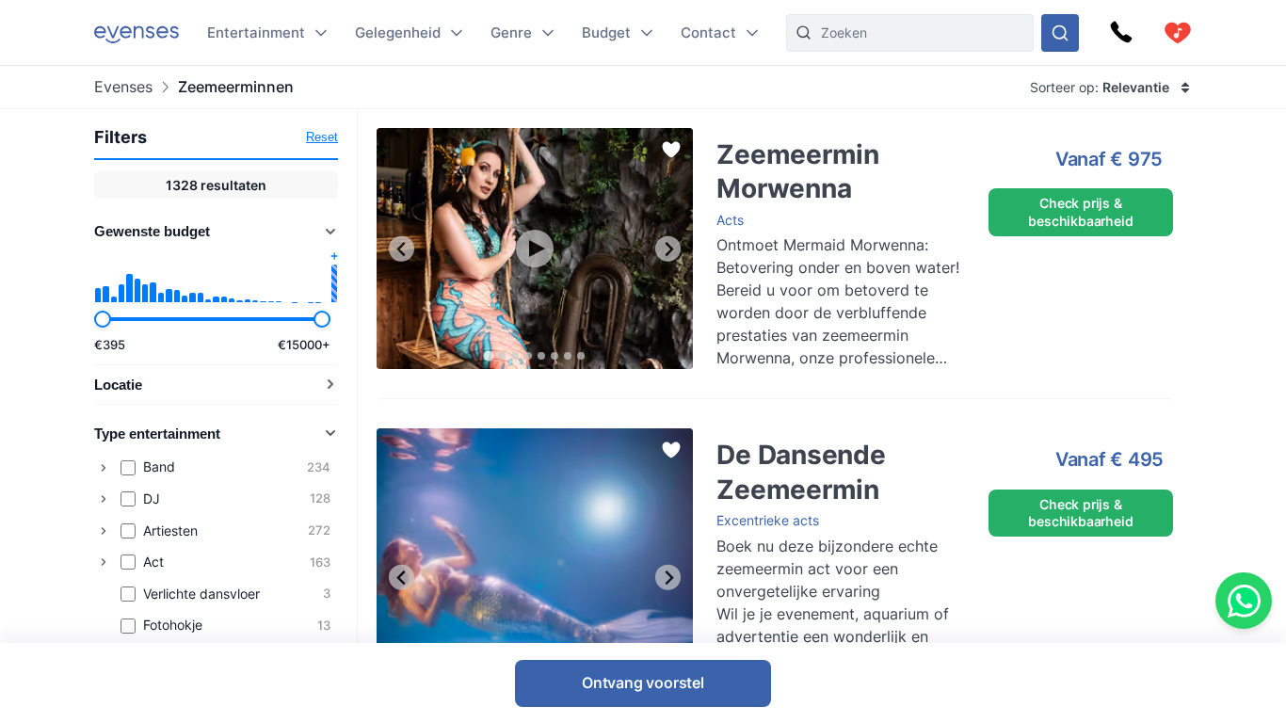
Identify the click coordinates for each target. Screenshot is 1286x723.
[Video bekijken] (535, 248)
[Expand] (103, 467)
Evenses (123, 87)
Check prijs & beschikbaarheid (1080, 211)
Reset (322, 137)
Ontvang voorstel (643, 682)
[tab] (489, 356)
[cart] (1178, 33)
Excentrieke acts (767, 520)
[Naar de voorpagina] (136, 32)
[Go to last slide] (401, 249)
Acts (730, 220)
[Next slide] (668, 249)
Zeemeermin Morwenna (770, 137)
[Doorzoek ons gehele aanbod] (1060, 33)
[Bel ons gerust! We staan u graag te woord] (1121, 33)
